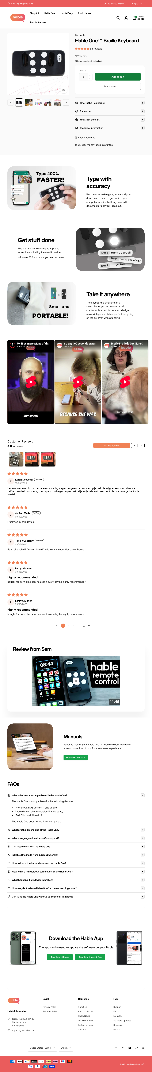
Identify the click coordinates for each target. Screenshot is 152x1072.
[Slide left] (10, 102)
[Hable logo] (13, 1003)
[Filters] (134, 445)
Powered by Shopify (137, 1064)
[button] (118, 18)
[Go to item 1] (16, 459)
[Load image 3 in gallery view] (38, 102)
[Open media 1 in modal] (38, 64)
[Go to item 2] (32, 459)
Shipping (78, 61)
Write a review (111, 445)
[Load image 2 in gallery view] (28, 102)
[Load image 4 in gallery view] (48, 102)
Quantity (82, 70)
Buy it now (109, 86)
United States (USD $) (114, 3)
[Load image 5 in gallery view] (57, 102)
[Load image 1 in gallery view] (19, 102)
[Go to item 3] (48, 459)
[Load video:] (76, 681)
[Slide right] (66, 102)
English (135, 3)
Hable (80, 35)
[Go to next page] (94, 626)
